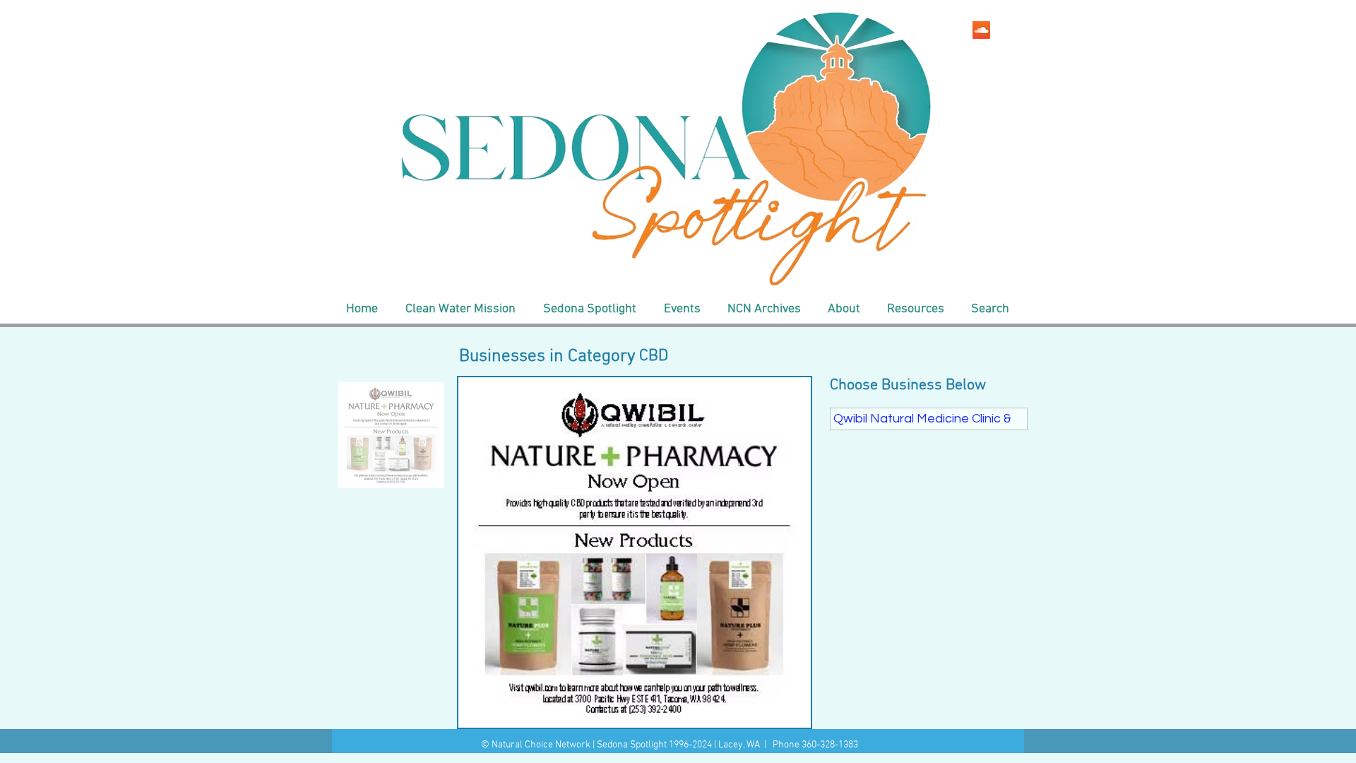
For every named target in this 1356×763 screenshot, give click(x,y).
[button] (460, 309)
